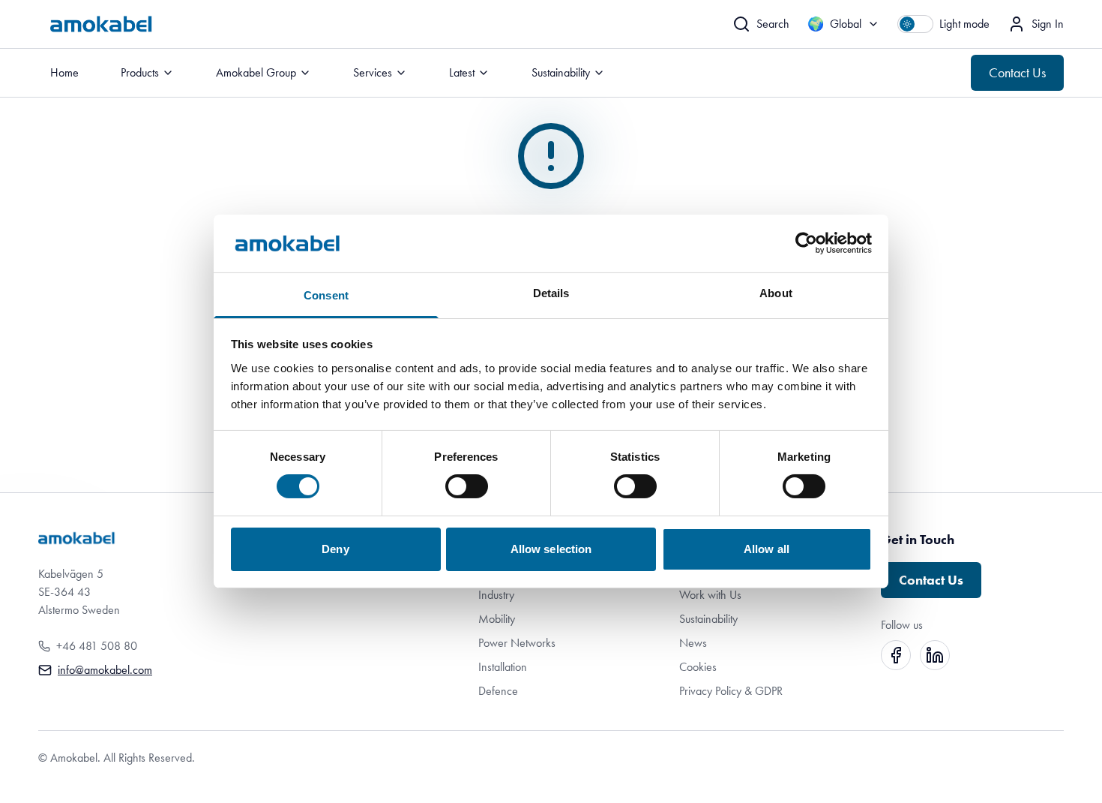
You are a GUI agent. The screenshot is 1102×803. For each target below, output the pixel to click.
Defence (498, 691)
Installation (502, 667)
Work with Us (710, 595)
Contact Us (1017, 73)
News (693, 643)
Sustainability (708, 619)
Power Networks (516, 643)
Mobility (496, 619)
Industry (496, 595)
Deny (335, 549)
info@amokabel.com (105, 670)
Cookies (698, 667)
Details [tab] (551, 293)
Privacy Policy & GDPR (731, 691)
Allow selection (551, 549)
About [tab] (775, 293)
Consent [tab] (326, 295)
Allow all (766, 549)
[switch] (466, 486)
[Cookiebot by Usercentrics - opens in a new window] (806, 243)
